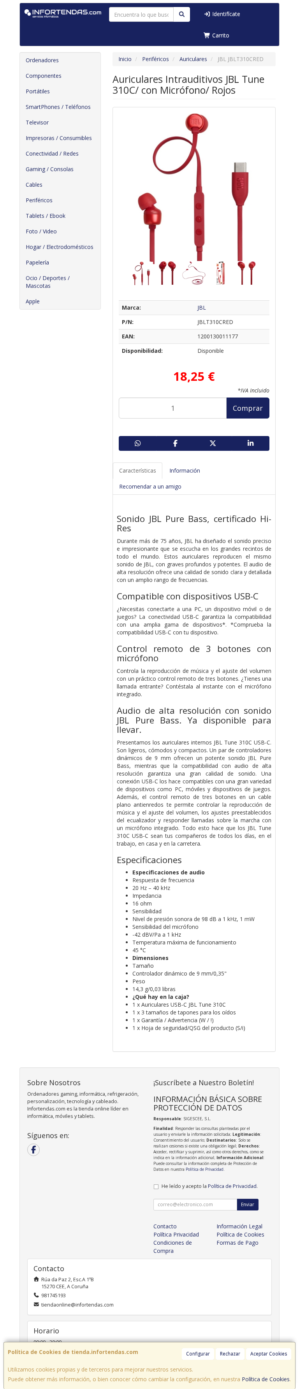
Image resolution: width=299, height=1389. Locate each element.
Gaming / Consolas (50, 169)
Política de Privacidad (204, 1169)
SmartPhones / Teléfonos (58, 106)
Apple (33, 301)
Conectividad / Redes (52, 153)
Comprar (248, 408)
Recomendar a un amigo (150, 486)
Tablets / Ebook (45, 215)
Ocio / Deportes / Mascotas (48, 281)
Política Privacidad (176, 1234)
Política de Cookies (266, 1379)
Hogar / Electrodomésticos (59, 246)
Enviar (247, 1204)
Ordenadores (42, 60)
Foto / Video (41, 231)
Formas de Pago (237, 1242)
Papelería (37, 262)
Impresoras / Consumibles (59, 138)
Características (137, 470)
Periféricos (39, 200)
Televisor (37, 122)
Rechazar (230, 1353)
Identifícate (225, 14)
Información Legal (239, 1226)
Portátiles (38, 91)
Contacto (165, 1226)
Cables (34, 184)
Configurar (198, 1353)
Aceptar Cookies (268, 1353)
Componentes (44, 75)
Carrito (220, 35)
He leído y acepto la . (210, 1186)
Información (184, 470)
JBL (201, 307)
